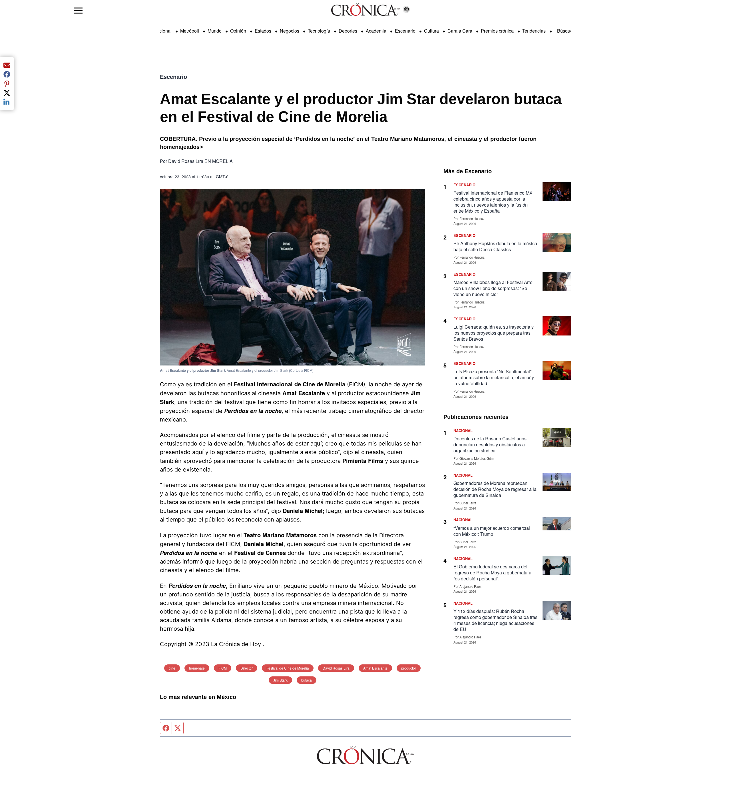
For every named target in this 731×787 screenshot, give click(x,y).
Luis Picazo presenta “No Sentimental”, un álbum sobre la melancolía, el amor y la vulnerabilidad (493, 377)
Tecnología (319, 30)
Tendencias (534, 30)
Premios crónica (497, 30)
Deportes (348, 30)
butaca (306, 680)
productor (408, 668)
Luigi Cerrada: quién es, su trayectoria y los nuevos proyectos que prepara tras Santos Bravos (493, 332)
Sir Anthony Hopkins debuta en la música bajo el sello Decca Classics (495, 246)
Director (246, 668)
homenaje (197, 668)
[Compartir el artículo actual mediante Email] (7, 65)
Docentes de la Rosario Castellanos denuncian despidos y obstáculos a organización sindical (490, 444)
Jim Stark (280, 680)
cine (172, 668)
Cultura (431, 30)
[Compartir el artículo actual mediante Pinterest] (7, 83)
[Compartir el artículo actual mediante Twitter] (7, 92)
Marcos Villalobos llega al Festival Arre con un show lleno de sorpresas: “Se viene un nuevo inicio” (493, 288)
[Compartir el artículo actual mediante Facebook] (7, 74)
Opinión (238, 30)
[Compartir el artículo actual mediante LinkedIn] (7, 102)
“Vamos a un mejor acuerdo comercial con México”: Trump (491, 531)
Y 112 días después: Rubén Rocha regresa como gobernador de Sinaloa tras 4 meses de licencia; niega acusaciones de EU (495, 620)
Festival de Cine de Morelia (287, 668)
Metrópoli (189, 30)
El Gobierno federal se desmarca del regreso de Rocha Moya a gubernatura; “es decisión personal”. (493, 572)
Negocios (289, 30)
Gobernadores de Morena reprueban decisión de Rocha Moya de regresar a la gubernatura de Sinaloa (495, 489)
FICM (222, 668)
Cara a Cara (459, 30)
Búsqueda (567, 30)
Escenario (405, 30)
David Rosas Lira (336, 668)
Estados (263, 30)
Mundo (215, 30)
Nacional (162, 30)
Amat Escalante (375, 668)
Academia (376, 30)
